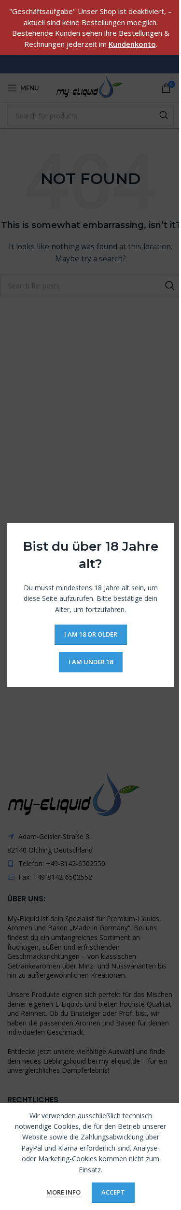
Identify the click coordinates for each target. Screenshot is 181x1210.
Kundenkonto (132, 44)
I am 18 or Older (90, 634)
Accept (113, 1192)
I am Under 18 (91, 661)
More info (64, 1192)
